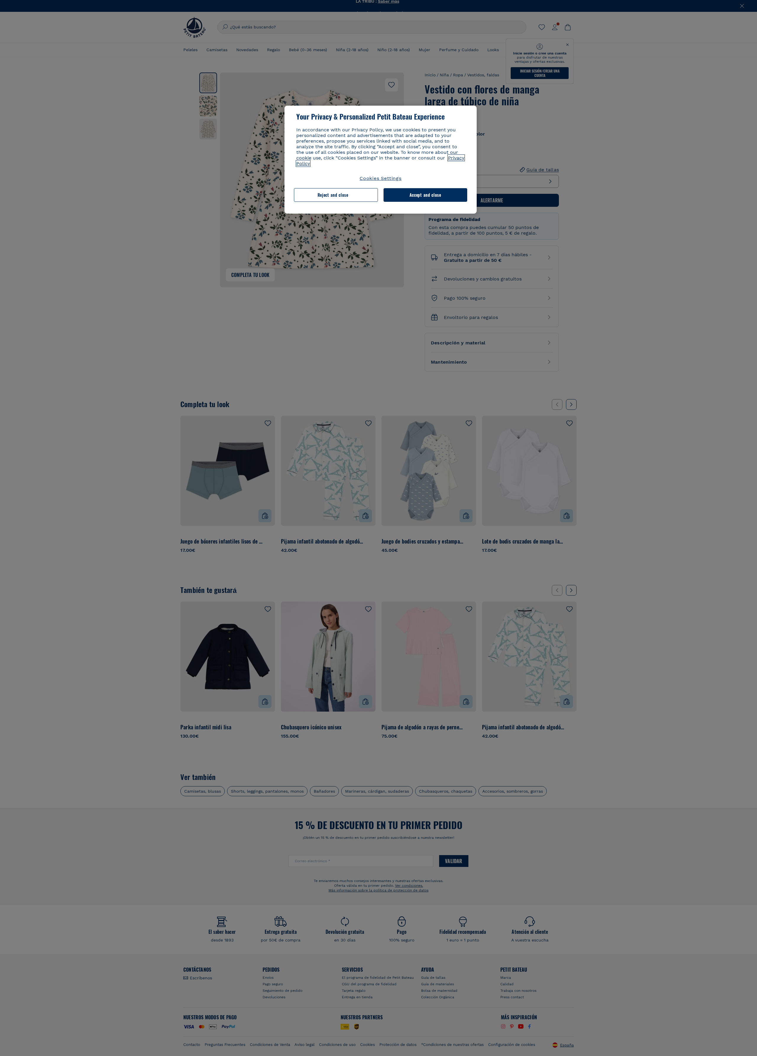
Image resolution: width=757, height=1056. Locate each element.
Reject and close (333, 195)
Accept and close (425, 195)
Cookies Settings (381, 178)
